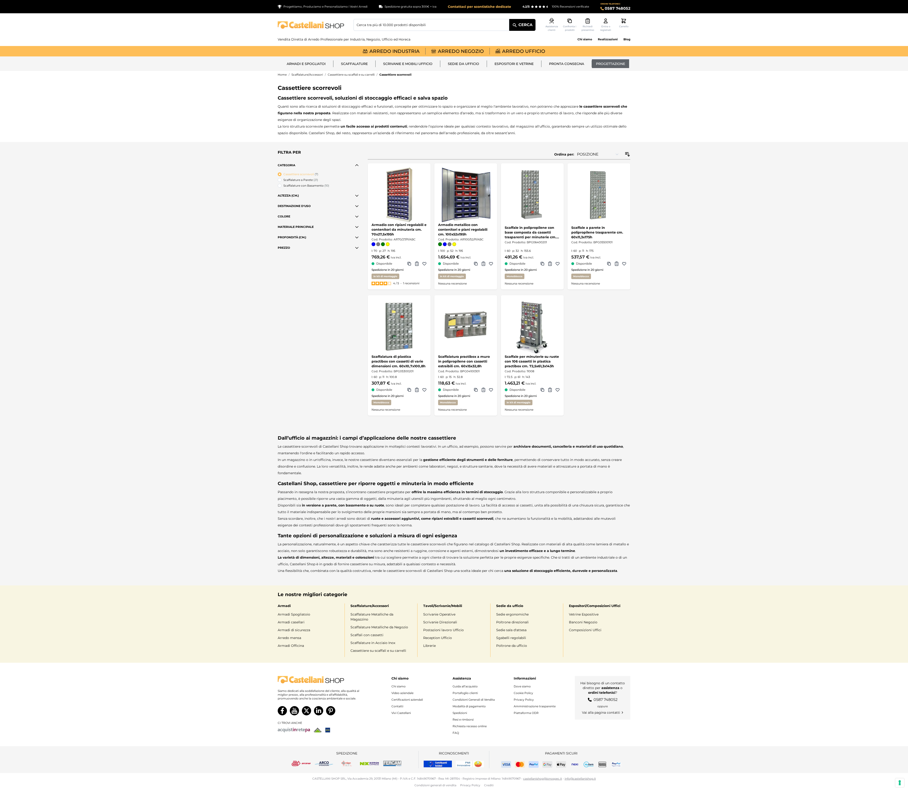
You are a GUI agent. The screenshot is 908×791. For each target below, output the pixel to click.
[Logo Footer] (323, 679)
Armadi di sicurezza (294, 630)
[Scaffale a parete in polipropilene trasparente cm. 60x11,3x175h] (599, 194)
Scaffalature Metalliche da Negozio (379, 627)
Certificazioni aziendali (407, 699)
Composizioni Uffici (585, 630)
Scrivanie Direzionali (440, 622)
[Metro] (327, 730)
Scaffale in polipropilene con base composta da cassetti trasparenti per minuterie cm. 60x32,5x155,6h (530, 232)
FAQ (456, 733)
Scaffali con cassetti (366, 635)
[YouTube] (294, 710)
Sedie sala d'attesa (511, 630)
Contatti (397, 706)
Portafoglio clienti (465, 693)
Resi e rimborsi (463, 719)
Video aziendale (402, 693)
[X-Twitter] (306, 710)
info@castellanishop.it (580, 778)
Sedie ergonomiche (512, 614)
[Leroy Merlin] (318, 730)
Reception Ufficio (437, 638)
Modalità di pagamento (469, 706)
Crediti (489, 785)
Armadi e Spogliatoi (306, 64)
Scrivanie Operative (439, 614)
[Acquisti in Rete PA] (294, 730)
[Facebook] (282, 710)
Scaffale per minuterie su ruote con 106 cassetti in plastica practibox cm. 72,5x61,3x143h (532, 361)
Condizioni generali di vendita (435, 785)
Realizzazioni (608, 39)
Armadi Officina (291, 646)
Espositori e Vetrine (514, 64)
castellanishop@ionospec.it (542, 778)
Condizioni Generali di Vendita (474, 699)
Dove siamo (522, 686)
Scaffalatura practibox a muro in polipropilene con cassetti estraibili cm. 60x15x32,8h (464, 361)
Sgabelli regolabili (511, 638)
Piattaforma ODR (526, 713)
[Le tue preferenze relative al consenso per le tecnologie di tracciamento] (899, 782)
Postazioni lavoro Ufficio (443, 630)
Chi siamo (584, 39)
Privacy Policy (524, 699)
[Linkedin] (318, 710)
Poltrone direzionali (512, 622)
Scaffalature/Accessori (307, 74)
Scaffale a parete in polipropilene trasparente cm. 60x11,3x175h (597, 232)
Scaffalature (354, 64)
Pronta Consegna (566, 64)
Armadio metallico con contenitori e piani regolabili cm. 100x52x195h (462, 229)
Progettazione (610, 64)
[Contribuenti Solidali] (438, 764)
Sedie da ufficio (463, 64)
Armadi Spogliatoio (294, 614)
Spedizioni (460, 713)
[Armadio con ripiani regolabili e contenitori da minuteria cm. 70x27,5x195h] (399, 194)
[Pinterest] (330, 710)
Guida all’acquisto (465, 686)
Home (282, 74)
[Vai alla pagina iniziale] (311, 25)
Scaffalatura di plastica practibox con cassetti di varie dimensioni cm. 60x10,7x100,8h (399, 361)
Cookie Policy (523, 693)
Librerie (429, 646)
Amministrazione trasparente (535, 706)
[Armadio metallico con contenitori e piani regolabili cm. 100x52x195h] (465, 194)
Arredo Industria (394, 51)
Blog (626, 39)
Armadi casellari (291, 622)
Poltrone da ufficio (511, 646)
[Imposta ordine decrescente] (627, 154)
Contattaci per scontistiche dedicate (479, 7)
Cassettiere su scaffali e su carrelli (351, 74)
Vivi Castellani (401, 713)
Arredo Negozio (461, 51)
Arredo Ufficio (523, 51)
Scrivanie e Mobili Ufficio (407, 64)
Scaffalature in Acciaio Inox (372, 643)
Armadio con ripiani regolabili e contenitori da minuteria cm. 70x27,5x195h (399, 229)
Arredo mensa (289, 638)
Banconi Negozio (583, 622)
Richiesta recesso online (470, 726)
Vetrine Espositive (584, 614)
